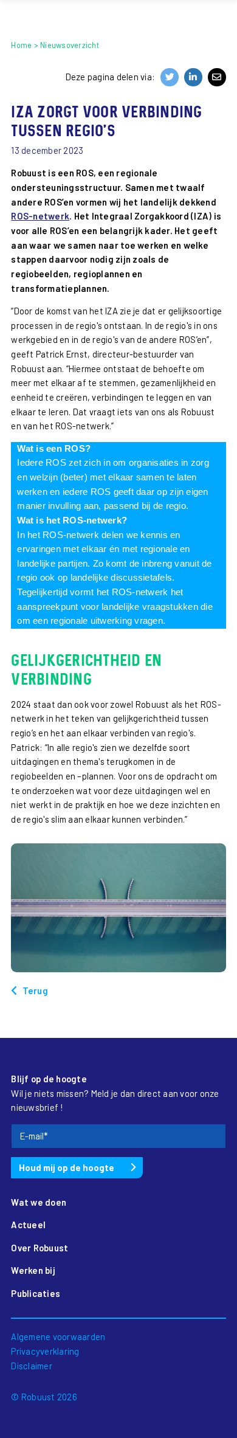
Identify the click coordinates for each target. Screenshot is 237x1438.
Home (21, 45)
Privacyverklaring (45, 1351)
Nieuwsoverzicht (69, 45)
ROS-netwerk (40, 215)
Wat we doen (38, 1202)
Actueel (28, 1224)
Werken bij (33, 1270)
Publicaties (35, 1293)
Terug (34, 990)
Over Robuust (39, 1247)
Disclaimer (31, 1365)
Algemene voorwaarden (58, 1336)
